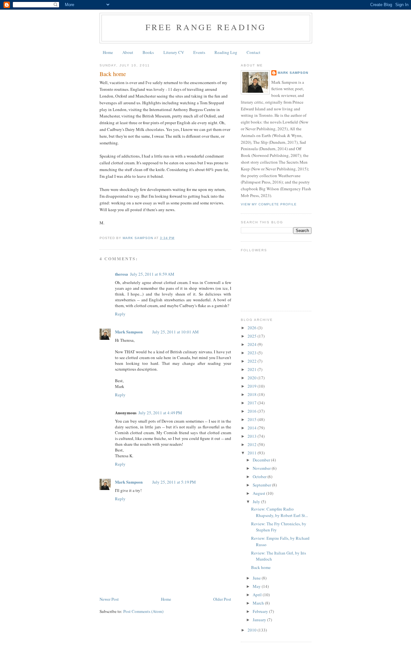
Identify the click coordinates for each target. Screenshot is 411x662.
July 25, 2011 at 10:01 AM (175, 332)
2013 (253, 436)
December (262, 460)
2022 (253, 361)
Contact (253, 52)
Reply (120, 314)
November (262, 468)
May (257, 586)
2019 (253, 386)
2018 (253, 394)
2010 (253, 630)
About (127, 52)
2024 (253, 344)
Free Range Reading (206, 26)
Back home (261, 567)
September (262, 485)
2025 (253, 336)
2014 (253, 428)
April (258, 595)
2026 (253, 328)
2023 (253, 353)
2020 (253, 378)
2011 (253, 453)
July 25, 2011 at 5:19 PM (174, 482)
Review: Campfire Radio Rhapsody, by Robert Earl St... (279, 512)
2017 (253, 403)
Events (199, 52)
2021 (253, 369)
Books (148, 52)
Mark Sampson (129, 332)
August (259, 493)
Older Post (222, 599)
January (260, 620)
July (257, 501)
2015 (253, 419)
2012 (253, 444)
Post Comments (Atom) (143, 611)
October (260, 476)
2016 (253, 411)
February (261, 611)
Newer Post (109, 599)
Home (108, 52)
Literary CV (173, 52)
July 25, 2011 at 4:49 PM (160, 413)
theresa (121, 274)
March (259, 603)
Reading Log (225, 52)
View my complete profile (269, 204)
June (257, 578)
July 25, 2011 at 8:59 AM (152, 274)
